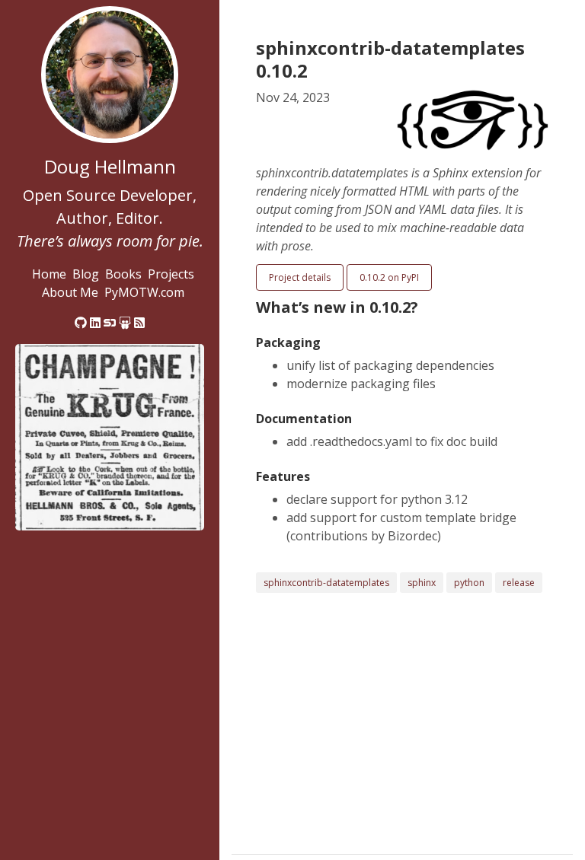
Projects (171, 274)
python (469, 582)
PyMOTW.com (144, 292)
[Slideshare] (125, 322)
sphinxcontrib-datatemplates (326, 582)
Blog (85, 274)
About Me (70, 292)
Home (49, 274)
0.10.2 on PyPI (389, 277)
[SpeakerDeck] (110, 322)
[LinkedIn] (95, 322)
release (519, 582)
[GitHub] (81, 322)
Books (123, 274)
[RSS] (139, 322)
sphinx (422, 582)
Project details (300, 277)
